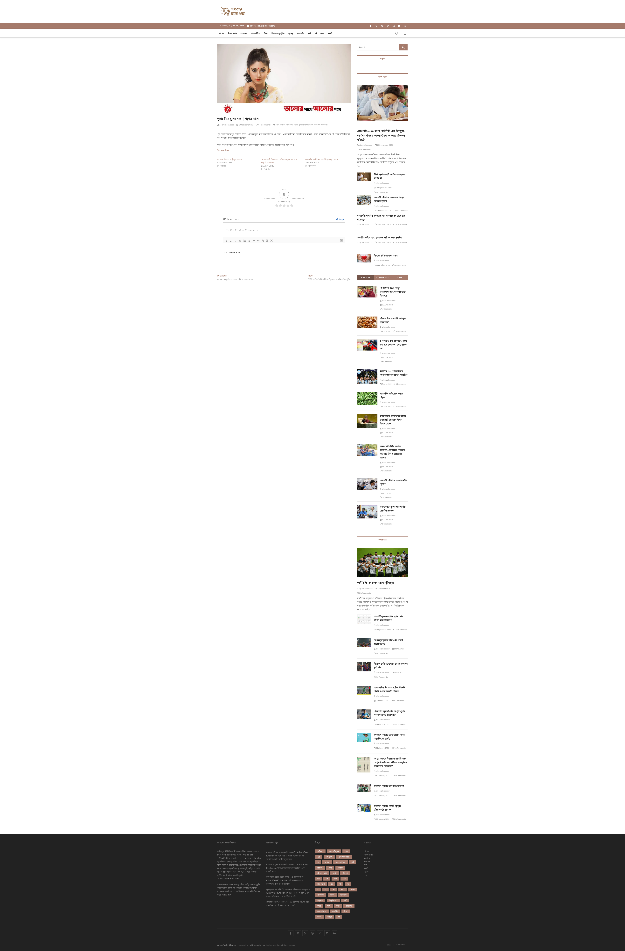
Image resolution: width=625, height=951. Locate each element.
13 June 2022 (387, 520)
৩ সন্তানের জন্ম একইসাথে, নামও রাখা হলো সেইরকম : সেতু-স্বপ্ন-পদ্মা (393, 344)
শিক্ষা (266, 33)
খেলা (322, 33)
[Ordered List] (244, 241)
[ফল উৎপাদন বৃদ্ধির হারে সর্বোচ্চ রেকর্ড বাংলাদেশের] (367, 506)
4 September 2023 (383, 629)
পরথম (296, 125)
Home (388, 945)
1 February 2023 (382, 748)
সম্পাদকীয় (301, 33)
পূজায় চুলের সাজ (304, 125)
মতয (328, 905)
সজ (319, 125)
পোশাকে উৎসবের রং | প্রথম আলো (229, 159)
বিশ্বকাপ (320, 900)
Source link (223, 150)
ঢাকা (344, 878)
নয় (325, 889)
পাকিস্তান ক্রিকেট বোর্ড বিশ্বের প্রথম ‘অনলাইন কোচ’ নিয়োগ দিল (389, 713)
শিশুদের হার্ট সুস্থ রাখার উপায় (385, 255)
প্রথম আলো (313, 125)
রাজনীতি (335, 911)
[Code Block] (258, 241)
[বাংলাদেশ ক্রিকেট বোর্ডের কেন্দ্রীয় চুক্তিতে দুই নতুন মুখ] (364, 808)
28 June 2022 (387, 305)
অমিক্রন (320, 851)
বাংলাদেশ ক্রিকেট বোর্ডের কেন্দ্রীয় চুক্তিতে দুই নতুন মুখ (387, 807)
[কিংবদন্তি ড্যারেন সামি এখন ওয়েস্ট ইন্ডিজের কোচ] (364, 642)
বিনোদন (366, 871)
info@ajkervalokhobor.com (262, 25)
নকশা (287, 125)
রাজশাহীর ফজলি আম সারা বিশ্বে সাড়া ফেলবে (321, 159)
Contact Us (400, 945)
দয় (348, 884)
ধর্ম (316, 33)
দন (284, 125)
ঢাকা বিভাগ (321, 884)
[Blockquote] (253, 241)
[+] (271, 240)
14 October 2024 (383, 242)
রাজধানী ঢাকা (321, 911)
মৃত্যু (338, 905)
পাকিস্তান (320, 895)
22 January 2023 (382, 795)
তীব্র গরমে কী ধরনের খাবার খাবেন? (282, 905)
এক (318, 856)
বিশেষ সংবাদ (232, 33)
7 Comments (387, 309)
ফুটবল (332, 895)
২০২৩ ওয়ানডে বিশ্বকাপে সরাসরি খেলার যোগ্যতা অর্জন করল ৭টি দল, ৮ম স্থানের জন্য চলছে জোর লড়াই (390, 762)
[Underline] (235, 241)
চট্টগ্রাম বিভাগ (322, 873)
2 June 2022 (386, 384)
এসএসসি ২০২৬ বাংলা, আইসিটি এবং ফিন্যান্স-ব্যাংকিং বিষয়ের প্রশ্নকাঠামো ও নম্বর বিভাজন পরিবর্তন (381, 135)
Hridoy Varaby (255, 945)
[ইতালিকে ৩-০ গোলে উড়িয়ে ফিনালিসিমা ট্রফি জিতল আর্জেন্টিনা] (367, 371)
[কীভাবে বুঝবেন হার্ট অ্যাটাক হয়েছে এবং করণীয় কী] (364, 176)
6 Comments (400, 331)
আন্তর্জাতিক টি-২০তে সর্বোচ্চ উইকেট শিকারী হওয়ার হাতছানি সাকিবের (389, 689)
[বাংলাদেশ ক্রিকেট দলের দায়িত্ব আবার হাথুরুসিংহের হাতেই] (364, 737)
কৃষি (309, 33)
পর (333, 889)
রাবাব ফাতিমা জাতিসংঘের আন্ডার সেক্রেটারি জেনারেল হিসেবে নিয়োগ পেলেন (393, 419)
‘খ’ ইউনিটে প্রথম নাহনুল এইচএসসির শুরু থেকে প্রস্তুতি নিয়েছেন (392, 291)
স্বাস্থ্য (290, 33)
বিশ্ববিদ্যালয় (333, 900)
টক (327, 878)
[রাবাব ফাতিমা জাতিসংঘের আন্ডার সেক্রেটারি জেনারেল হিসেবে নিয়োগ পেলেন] (367, 415)
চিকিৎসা (345, 873)
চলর (281, 125)
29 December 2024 (383, 210)
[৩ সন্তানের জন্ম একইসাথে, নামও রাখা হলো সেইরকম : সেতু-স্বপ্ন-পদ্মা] (367, 340)
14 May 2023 (399, 649)
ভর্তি (345, 900)
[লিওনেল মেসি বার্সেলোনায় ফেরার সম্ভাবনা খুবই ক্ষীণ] (364, 666)
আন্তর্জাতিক (255, 33)
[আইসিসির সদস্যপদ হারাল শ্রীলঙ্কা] (382, 562)
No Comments (264, 125)
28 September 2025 (385, 145)
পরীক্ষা (353, 889)
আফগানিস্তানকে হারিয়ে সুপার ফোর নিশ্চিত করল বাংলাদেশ (388, 618)
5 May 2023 (398, 672)
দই (340, 884)
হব (339, 916)
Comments (382, 277)
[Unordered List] (249, 241)
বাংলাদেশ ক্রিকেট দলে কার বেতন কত (389, 786)
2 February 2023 (382, 724)
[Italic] (231, 241)
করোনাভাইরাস (340, 862)
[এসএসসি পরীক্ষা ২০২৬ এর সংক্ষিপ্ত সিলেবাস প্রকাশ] (364, 200)
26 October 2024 (383, 224)
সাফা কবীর (324, 125)
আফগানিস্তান (334, 851)
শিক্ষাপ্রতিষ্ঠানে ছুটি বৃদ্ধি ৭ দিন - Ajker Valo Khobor (287, 901)
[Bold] (226, 241)
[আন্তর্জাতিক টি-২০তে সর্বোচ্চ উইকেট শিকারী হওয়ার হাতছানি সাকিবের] (364, 690)
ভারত (319, 905)
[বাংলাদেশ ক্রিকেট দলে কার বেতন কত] (364, 788)
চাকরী (330, 33)
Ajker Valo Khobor (226, 945)
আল (278, 125)
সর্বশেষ (221, 33)
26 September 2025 (384, 187)
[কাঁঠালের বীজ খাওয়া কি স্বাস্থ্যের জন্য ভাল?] (367, 318)
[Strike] (240, 241)
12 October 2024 (382, 265)
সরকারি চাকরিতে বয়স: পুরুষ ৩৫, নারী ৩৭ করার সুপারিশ (379, 237)
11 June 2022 (387, 467)
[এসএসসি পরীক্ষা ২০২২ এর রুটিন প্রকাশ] (367, 480)
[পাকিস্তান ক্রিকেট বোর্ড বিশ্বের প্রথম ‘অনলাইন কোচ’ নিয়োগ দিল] (364, 714)
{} (267, 240)
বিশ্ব (365, 864)
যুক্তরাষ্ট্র (349, 905)
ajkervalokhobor (226, 125)
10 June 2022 (387, 433)
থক (332, 884)
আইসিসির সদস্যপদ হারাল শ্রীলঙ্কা (375, 582)
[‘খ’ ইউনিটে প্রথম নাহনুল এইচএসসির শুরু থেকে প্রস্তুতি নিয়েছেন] (367, 288)
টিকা (335, 878)
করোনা (327, 862)
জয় (318, 878)
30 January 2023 (382, 775)
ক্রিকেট (319, 867)
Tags (399, 277)
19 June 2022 (387, 357)
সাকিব (319, 916)
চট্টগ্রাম (340, 867)
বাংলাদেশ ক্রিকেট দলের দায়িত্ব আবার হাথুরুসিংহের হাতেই (389, 736)
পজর (291, 125)
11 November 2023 (384, 588)
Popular (365, 277)
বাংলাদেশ (244, 33)
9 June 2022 (386, 331)
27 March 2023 (382, 701)
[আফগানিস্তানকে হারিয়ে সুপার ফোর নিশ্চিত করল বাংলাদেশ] (364, 619)
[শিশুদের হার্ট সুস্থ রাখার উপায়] (364, 258)
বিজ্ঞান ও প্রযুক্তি (278, 33)
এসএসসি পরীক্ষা (344, 856)
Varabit (266, 945)
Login (342, 219)
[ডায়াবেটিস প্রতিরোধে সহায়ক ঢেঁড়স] (367, 393)
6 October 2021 (245, 125)
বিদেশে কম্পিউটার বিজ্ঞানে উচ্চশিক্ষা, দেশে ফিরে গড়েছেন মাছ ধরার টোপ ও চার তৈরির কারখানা (392, 451)
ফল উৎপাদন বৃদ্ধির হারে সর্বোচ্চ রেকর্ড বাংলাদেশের (392, 508)
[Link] (263, 241)
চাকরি (334, 873)
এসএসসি (329, 856)
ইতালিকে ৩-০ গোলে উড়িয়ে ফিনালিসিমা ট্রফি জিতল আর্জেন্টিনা (393, 373)
